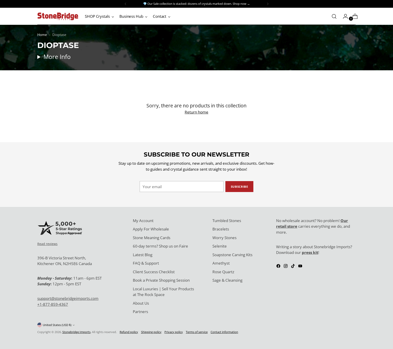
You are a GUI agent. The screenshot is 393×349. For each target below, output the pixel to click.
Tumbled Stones (226, 220)
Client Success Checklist (154, 271)
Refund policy (129, 332)
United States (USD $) (57, 325)
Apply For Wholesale (151, 229)
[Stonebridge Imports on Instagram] (286, 267)
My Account (143, 220)
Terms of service (197, 332)
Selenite (219, 246)
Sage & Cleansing (227, 280)
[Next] (268, 4)
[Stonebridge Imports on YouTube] (300, 267)
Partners (140, 311)
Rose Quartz (223, 271)
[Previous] (126, 4)
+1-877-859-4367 (52, 304)
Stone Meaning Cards (151, 237)
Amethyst (221, 263)
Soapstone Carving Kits (232, 254)
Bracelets (220, 229)
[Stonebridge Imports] (57, 16)
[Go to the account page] (343, 16)
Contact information (224, 332)
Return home (196, 112)
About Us (141, 303)
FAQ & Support (146, 263)
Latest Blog (142, 254)
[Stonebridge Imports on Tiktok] (293, 267)
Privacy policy (173, 332)
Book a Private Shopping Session (161, 280)
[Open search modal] (334, 16)
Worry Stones (224, 237)
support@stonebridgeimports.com (67, 298)
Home (42, 34)
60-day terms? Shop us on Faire (160, 246)
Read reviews (47, 244)
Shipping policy (151, 332)
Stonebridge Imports (76, 332)
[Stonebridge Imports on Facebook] (279, 267)
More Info (57, 57)
